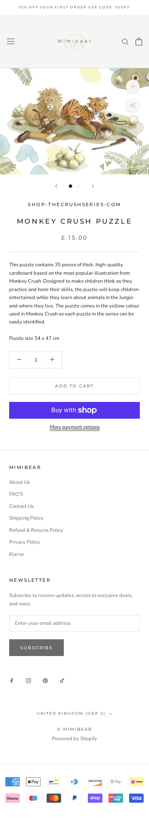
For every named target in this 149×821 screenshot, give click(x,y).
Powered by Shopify (74, 738)
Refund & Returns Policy (36, 530)
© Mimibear (74, 729)
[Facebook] (11, 681)
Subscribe (36, 647)
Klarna (16, 554)
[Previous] (56, 186)
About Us (19, 482)
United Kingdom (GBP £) (71, 713)
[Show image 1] (70, 186)
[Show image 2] (78, 186)
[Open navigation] (11, 41)
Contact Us (21, 506)
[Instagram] (28, 681)
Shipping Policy (26, 518)
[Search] (125, 41)
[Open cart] (139, 41)
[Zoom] (132, 86)
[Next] (93, 186)
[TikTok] (62, 681)
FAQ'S (16, 494)
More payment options (75, 427)
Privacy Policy (24, 542)
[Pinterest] (45, 681)
